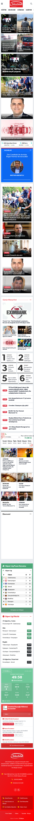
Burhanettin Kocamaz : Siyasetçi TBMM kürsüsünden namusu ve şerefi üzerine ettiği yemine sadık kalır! (28, 369)
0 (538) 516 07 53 (9, 735)
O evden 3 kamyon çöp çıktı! (18, 405)
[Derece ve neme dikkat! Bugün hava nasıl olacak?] (25, 452)
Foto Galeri (8, 813)
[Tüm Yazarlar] (30, 150)
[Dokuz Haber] (16, 3)
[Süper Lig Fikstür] (30, 616)
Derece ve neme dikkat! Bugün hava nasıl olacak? (25, 462)
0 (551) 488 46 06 (9, 723)
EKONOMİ (11, 10)
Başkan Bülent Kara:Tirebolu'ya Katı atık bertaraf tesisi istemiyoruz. (20, 420)
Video (16, 813)
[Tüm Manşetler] (30, 300)
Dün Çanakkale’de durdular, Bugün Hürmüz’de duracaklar (17, 155)
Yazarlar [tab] (8, 150)
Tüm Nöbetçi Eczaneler (17, 745)
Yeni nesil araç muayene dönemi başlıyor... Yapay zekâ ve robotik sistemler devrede (29, 380)
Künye (29, 813)
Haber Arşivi (23, 807)
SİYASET (26, 365)
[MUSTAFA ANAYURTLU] (17, 167)
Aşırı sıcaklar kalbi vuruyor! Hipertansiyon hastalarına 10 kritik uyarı (12, 380)
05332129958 (18, 779)
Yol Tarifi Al (19, 723)
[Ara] (31, 4)
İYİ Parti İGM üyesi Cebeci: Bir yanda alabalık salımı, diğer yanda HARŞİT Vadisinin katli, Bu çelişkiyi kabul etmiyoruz (9, 465)
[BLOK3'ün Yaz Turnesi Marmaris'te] (9, 496)
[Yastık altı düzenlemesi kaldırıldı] (9, 477)
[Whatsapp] (15, 789)
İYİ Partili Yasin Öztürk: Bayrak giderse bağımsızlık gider (12, 369)
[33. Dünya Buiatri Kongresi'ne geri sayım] (17, 284)
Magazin (6, 502)
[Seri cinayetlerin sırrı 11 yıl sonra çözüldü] (17, 231)
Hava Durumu (8, 798)
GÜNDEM (20, 10)
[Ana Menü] (2, 4)
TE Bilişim (21, 818)
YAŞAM (21, 459)
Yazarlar (24, 813)
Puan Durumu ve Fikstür (8, 802)
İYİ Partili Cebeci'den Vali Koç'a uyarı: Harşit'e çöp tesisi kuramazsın (11, 359)
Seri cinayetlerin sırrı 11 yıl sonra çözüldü (24, 506)
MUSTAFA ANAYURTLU (17, 175)
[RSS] (18, 789)
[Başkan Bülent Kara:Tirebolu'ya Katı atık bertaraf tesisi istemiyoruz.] (17, 267)
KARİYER (29, 10)
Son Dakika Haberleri (10, 807)
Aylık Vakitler (7, 701)
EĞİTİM (3, 10)
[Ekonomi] (30, 514)
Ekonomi (6, 483)
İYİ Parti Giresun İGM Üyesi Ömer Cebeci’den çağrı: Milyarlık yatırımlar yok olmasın (28, 359)
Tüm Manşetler (24, 801)
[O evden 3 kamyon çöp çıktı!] (17, 248)
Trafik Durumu (24, 798)
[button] (3, 65)
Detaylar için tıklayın (17, 610)
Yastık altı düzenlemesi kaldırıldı (7, 487)
